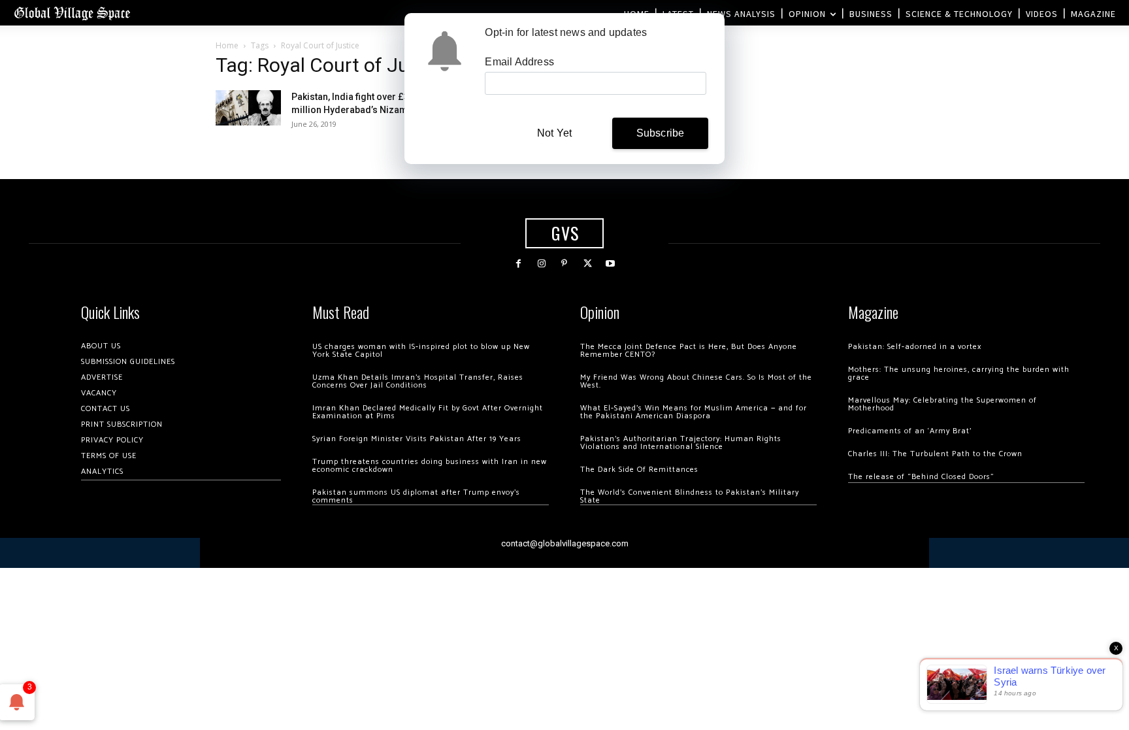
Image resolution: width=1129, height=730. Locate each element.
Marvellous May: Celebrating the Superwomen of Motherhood (942, 404)
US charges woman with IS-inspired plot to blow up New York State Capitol (421, 350)
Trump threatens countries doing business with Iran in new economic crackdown (429, 466)
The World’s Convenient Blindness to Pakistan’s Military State (689, 496)
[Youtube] (610, 264)
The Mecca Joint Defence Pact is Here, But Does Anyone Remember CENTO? (688, 350)
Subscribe (660, 133)
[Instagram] (541, 264)
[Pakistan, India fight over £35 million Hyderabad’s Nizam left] (248, 107)
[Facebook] (518, 264)
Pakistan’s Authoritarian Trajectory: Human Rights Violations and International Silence (680, 443)
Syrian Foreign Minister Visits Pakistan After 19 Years (416, 439)
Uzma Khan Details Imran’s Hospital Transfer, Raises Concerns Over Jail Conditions (417, 381)
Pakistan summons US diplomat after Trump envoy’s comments (416, 496)
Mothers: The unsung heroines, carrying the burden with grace (959, 373)
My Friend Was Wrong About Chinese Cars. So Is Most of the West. (696, 381)
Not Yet (554, 133)
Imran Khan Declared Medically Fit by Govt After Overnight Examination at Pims (427, 412)
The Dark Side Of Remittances (639, 469)
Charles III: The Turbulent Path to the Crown (935, 454)
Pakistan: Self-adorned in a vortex (914, 346)
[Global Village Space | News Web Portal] (72, 12)
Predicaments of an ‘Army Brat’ (910, 431)
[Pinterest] (564, 264)
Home (227, 45)
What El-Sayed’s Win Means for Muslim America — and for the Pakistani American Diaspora (693, 412)
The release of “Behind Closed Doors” (921, 477)
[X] (588, 264)
